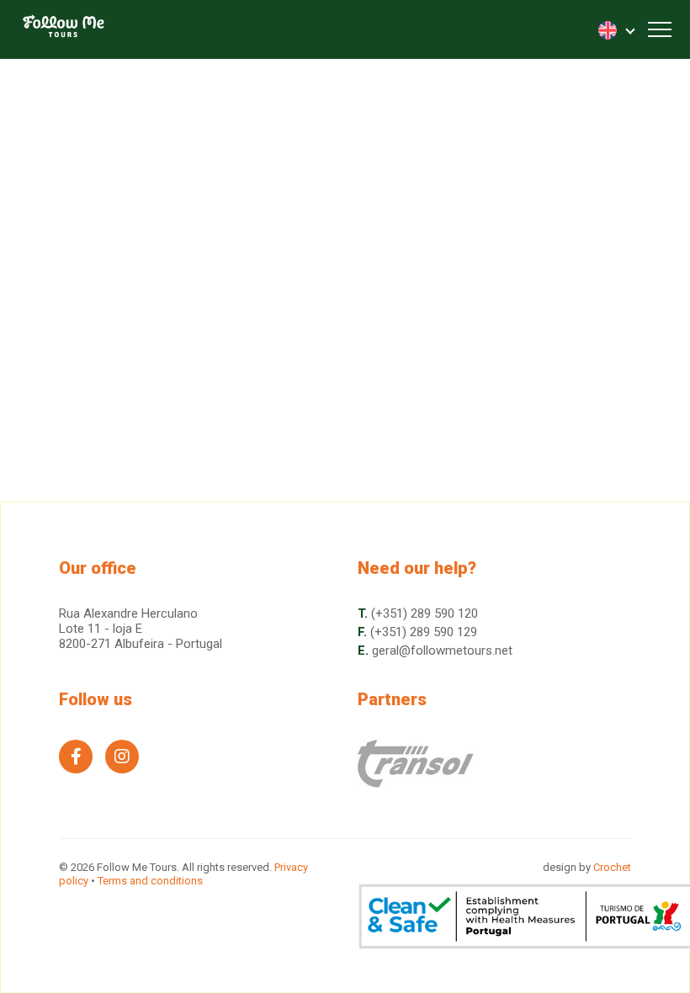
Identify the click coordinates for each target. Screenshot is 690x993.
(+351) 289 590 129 (423, 632)
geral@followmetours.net (442, 650)
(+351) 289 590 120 (424, 613)
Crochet (612, 867)
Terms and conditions (150, 880)
